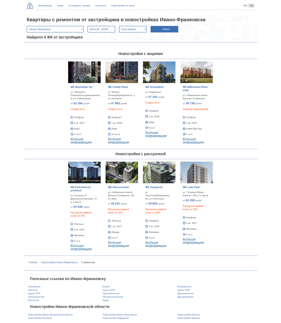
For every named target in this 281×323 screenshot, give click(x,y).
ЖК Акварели (154, 187)
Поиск (166, 29)
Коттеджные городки (79, 5)
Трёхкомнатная (36, 296)
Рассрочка (33, 300)
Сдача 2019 (109, 290)
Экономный (34, 286)
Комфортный (184, 286)
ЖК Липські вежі (118, 187)
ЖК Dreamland (154, 87)
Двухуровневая (185, 296)
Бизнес (106, 286)
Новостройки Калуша (188, 314)
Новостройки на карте (123, 5)
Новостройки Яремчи (188, 318)
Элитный (32, 290)
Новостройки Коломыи (40, 318)
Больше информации (81, 140)
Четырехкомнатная (113, 296)
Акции (60, 5)
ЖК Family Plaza (118, 87)
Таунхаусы (100, 5)
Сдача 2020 (183, 290)
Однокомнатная (111, 293)
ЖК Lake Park (191, 187)
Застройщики (45, 5)
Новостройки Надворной (116, 318)
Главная (32, 262)
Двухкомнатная (185, 293)
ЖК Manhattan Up (81, 87)
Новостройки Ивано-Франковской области (50, 314)
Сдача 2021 (34, 293)
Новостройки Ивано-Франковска (59, 262)
